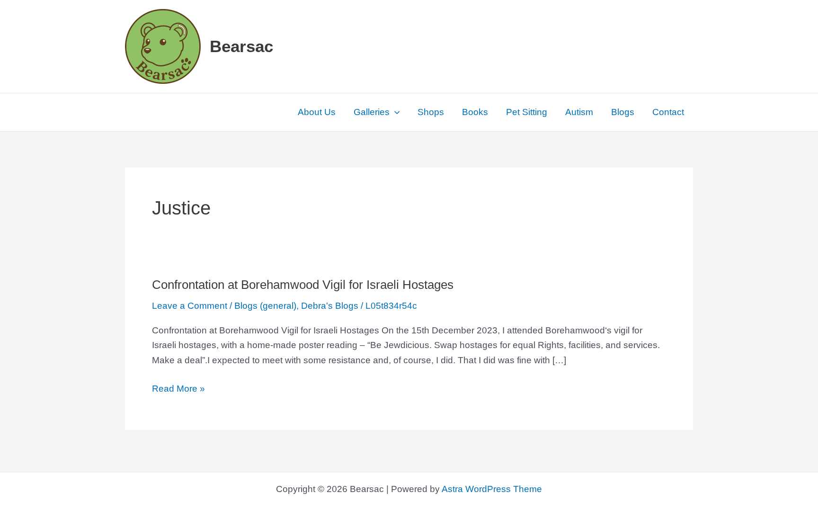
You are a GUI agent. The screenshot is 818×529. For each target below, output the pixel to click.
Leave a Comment (189, 306)
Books (475, 112)
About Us (317, 112)
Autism (579, 112)
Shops (431, 112)
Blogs (622, 112)
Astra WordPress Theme (492, 489)
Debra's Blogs (329, 306)
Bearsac (241, 46)
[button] (395, 112)
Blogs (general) (265, 306)
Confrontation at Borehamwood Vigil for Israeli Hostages (302, 285)
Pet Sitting (526, 112)
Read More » (178, 389)
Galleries (372, 112)
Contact (668, 112)
